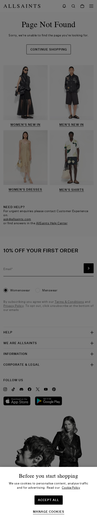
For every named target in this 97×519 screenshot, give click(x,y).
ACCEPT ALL (48, 500)
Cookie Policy (71, 487)
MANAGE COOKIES (48, 511)
